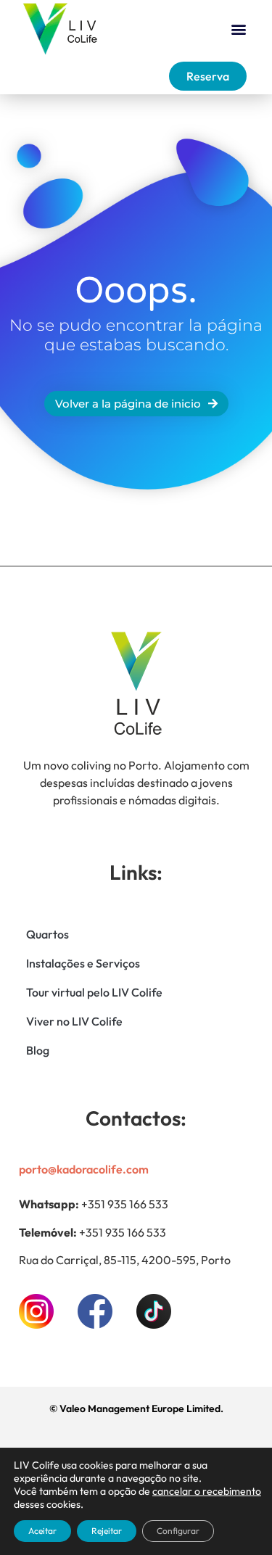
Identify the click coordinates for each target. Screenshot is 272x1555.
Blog (37, 1050)
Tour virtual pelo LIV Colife (94, 992)
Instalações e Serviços (83, 963)
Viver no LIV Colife (74, 1021)
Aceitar (42, 1530)
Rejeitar (106, 1530)
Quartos (47, 934)
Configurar (178, 1530)
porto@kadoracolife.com (84, 1169)
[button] (238, 29)
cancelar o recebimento (206, 1491)
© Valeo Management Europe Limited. (136, 1408)
